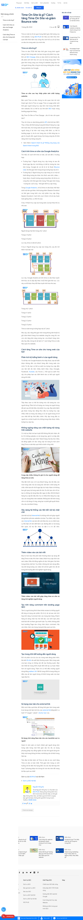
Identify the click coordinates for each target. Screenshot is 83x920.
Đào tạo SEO (27, 891)
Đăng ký (38, 7)
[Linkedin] (31, 803)
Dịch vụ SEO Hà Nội (29, 781)
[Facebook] (23, 803)
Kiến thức (42, 837)
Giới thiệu (26, 3)
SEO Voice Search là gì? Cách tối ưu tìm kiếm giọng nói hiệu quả (20, 853)
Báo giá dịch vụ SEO (29, 888)
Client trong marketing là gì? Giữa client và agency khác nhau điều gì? (71, 854)
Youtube (31, 372)
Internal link (35, 515)
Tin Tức (59, 3)
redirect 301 (33, 671)
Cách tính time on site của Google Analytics (8, 27)
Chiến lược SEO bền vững (50, 884)
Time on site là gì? (8, 20)
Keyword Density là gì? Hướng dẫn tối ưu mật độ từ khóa (75, 18)
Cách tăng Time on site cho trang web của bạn (9, 37)
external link (47, 710)
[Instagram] (29, 803)
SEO (50, 109)
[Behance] (25, 803)
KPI (46, 122)
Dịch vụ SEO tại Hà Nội (30, 899)
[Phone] (27, 803)
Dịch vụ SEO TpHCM (29, 895)
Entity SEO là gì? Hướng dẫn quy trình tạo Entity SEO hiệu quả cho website (46, 854)
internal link (28, 521)
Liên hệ (65, 3)
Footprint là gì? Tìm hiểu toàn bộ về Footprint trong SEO (72, 841)
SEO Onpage (31, 57)
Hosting (53, 3)
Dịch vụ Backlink (44, 3)
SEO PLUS (38, 37)
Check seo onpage (28, 810)
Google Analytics (31, 188)
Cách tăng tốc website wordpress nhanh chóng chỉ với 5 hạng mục (45, 842)
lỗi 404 (29, 660)
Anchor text (43, 713)
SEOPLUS (33, 777)
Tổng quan (19, 3)
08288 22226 (32, 800)
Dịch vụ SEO (34, 3)
